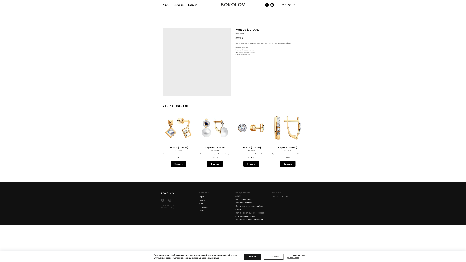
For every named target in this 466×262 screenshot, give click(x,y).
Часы (201, 203)
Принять (252, 257)
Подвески (203, 207)
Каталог (192, 5)
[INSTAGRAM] (272, 5)
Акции (166, 5)
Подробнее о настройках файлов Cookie (297, 256)
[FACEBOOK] (267, 5)
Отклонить (273, 257)
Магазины (178, 5)
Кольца (202, 200)
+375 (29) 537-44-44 (280, 197)
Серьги (202, 197)
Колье (201, 210)
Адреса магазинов (243, 199)
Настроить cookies (243, 203)
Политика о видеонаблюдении (249, 220)
